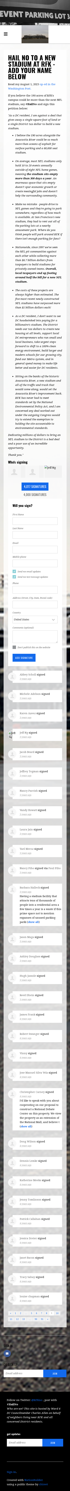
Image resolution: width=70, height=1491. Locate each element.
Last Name (18, 528)
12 (17, 1319)
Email (15, 543)
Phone (16, 583)
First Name (18, 514)
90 (36, 1319)
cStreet (43, 1484)
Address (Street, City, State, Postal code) (32, 598)
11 (11, 1319)
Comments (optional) (23, 628)
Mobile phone (19, 557)
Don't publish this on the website (34, 647)
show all (33, 922)
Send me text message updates (33, 577)
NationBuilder (33, 1480)
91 (42, 1319)
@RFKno (36, 1400)
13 (23, 1319)
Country (17, 612)
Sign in (11, 1472)
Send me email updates (29, 571)
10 (57, 1313)
